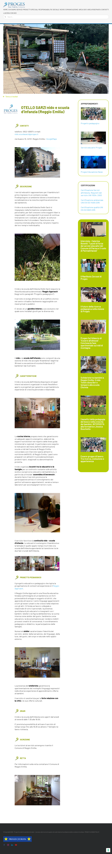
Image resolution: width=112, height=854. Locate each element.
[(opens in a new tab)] (93, 444)
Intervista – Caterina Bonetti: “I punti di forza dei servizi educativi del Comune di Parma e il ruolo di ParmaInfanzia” (93, 246)
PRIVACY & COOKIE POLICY (92, 832)
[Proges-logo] (14, 3)
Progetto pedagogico (90, 123)
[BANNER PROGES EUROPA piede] (17, 837)
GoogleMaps (51, 139)
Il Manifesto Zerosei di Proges (91, 277)
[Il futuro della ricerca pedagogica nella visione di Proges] (93, 294)
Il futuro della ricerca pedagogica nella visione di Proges (92, 309)
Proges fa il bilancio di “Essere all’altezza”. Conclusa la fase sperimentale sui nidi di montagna (92, 343)
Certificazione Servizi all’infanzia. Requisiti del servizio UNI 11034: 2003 (91, 192)
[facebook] (4, 845)
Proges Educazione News (92, 172)
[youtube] (16, 845)
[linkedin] (12, 845)
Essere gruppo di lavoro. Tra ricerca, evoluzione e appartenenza (92, 459)
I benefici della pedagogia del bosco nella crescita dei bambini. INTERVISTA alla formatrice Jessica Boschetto (93, 424)
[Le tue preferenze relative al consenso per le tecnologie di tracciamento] (108, 850)
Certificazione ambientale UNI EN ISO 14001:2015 (92, 201)
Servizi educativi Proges (91, 147)
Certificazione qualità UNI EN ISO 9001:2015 (92, 208)
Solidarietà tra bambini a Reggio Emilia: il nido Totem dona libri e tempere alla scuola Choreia (92, 382)
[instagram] (8, 845)
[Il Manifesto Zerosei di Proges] (93, 265)
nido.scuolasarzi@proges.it (26, 134)
